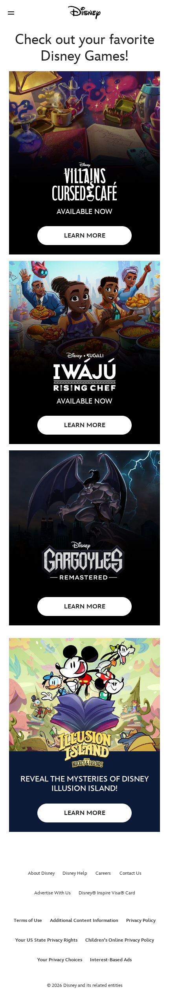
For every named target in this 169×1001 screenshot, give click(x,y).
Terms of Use (28, 921)
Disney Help (74, 873)
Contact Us (130, 873)
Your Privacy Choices (59, 960)
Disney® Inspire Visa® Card (107, 893)
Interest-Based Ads (111, 960)
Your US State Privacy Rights (46, 940)
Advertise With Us (52, 893)
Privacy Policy (141, 921)
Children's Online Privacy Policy (119, 940)
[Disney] (84, 12)
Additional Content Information (84, 921)
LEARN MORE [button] (84, 236)
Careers (103, 873)
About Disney (41, 873)
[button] (11, 13)
